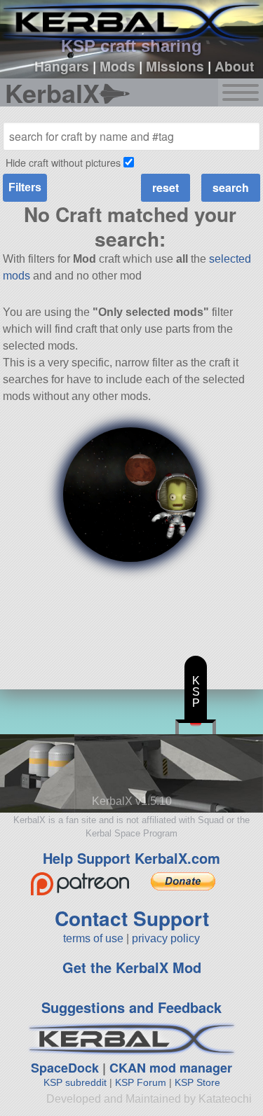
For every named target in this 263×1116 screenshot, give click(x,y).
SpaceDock (65, 1068)
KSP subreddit (75, 1082)
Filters (24, 187)
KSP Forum (140, 1082)
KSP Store (197, 1082)
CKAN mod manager (170, 1068)
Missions (175, 66)
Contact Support (132, 918)
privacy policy (166, 938)
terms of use (93, 938)
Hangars (61, 66)
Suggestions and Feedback (131, 1007)
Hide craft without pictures (63, 162)
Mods (117, 66)
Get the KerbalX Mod (131, 967)
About (234, 66)
